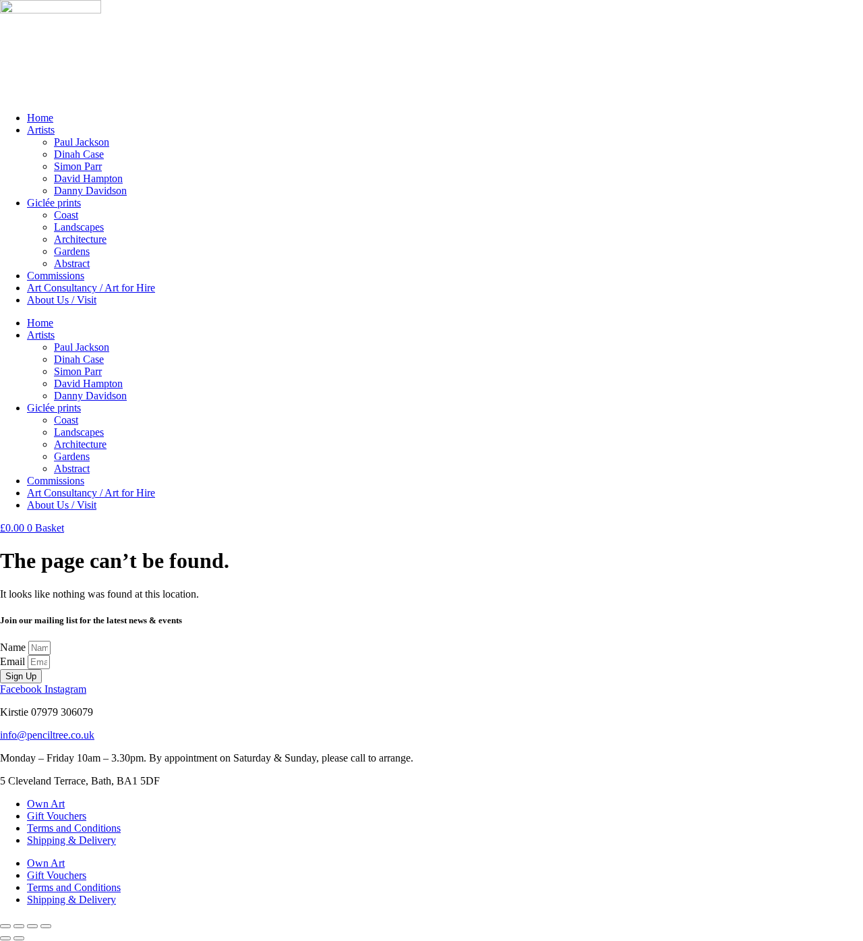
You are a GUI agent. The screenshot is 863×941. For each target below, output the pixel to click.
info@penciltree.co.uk (47, 735)
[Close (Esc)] (45, 926)
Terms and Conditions (74, 828)
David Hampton (88, 178)
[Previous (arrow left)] (5, 938)
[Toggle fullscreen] (18, 926)
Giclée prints (54, 202)
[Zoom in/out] (5, 926)
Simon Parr (78, 166)
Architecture (80, 239)
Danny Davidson (90, 190)
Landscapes (79, 227)
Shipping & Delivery (71, 840)
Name (14, 647)
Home (40, 117)
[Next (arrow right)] (18, 938)
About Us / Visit (61, 300)
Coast (66, 215)
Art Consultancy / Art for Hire (91, 287)
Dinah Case (79, 154)
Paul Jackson (81, 142)
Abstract (72, 263)
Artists (41, 130)
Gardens (72, 251)
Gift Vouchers (56, 816)
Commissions (55, 275)
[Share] (32, 926)
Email (14, 661)
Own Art (46, 803)
